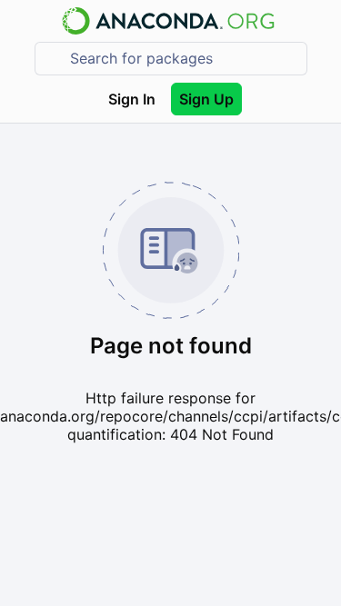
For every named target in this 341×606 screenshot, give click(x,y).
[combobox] (183, 59)
